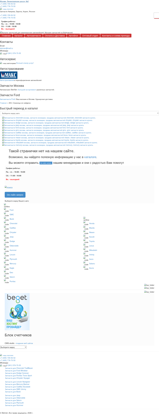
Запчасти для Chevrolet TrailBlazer (19, 368)
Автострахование (7, 80)
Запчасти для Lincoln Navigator (17, 381)
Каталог (19, 35)
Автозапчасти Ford (7, 99)
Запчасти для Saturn (13, 400)
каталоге (90, 157)
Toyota (92, 241)
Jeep (12, 236)
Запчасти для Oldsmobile (15, 398)
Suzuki (91, 236)
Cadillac (13, 228)
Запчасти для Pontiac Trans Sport (18, 375)
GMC (12, 214)
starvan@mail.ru (6, 48)
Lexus (91, 245)
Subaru (92, 263)
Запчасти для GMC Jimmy (15, 389)
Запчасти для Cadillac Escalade (17, 386)
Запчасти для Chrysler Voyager (17, 378)
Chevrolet (13, 223)
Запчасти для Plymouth (14, 402)
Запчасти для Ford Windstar (16, 370)
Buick (12, 219)
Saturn (12, 277)
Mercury (13, 263)
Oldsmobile (14, 245)
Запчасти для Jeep (12, 395)
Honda (91, 223)
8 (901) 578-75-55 (13, 53)
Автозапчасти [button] (34, 35)
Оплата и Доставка (55, 35)
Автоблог (73, 35)
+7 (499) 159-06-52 (7, 3)
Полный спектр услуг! (25, 63)
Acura (91, 268)
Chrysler (13, 232)
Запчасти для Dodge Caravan (17, 373)
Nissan (92, 232)
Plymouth (13, 259)
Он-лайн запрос (46, 163)
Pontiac (13, 281)
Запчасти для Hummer (14, 405)
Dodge (12, 241)
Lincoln (12, 254)
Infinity (91, 254)
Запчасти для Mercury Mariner (17, 384)
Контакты (116, 35)
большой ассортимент (27, 89)
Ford (11, 210)
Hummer (13, 250)
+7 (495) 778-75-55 (7, 6)
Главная (6, 35)
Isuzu (91, 259)
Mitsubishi (93, 250)
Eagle (12, 268)
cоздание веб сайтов (24, 343)
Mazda (92, 228)
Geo (11, 272)
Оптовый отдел (90, 35)
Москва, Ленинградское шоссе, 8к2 (14, 1)
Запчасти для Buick (13, 391)
